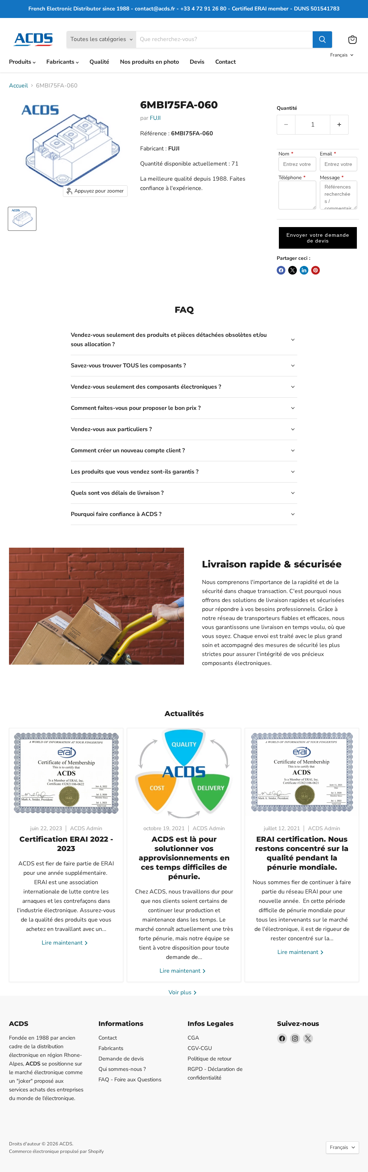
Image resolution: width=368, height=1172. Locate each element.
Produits (21, 62)
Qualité (99, 62)
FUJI (155, 118)
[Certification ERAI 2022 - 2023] (66, 773)
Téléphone (292, 178)
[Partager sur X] (292, 270)
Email (328, 154)
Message (332, 178)
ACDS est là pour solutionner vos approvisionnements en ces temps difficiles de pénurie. (184, 858)
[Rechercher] (322, 39)
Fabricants (61, 62)
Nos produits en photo (149, 62)
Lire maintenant (63, 943)
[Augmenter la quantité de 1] (339, 125)
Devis (197, 62)
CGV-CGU (200, 1048)
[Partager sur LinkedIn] (304, 270)
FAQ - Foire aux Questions (129, 1079)
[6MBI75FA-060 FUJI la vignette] (22, 218)
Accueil (18, 85)
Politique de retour (209, 1058)
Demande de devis (121, 1058)
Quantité (287, 108)
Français (339, 55)
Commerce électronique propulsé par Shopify (56, 1151)
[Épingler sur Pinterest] (315, 270)
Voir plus (181, 992)
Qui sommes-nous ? (122, 1069)
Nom (286, 154)
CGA (193, 1037)
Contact (225, 62)
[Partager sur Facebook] (281, 270)
